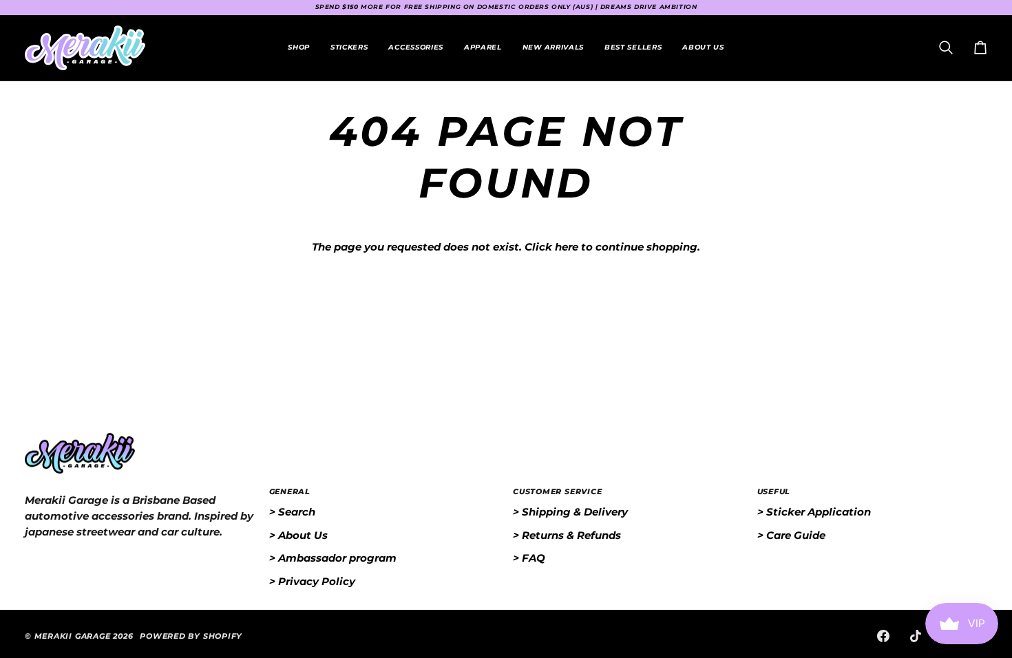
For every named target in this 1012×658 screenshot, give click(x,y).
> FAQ (529, 557)
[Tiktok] (915, 636)
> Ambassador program (333, 557)
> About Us (298, 535)
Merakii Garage (72, 636)
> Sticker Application (814, 511)
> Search (292, 511)
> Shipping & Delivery (570, 511)
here (566, 246)
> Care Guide (791, 535)
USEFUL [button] (774, 491)
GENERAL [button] (289, 491)
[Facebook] (883, 636)
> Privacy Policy (312, 581)
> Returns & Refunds (567, 535)
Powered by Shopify (191, 636)
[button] (349, 48)
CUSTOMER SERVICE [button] (557, 491)
